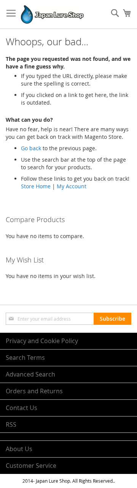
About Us (19, 449)
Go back (31, 148)
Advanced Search (30, 374)
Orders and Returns (34, 391)
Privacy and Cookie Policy (42, 341)
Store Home (36, 186)
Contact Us (21, 408)
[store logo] (52, 14)
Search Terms (25, 357)
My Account (71, 186)
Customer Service (31, 465)
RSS (11, 424)
